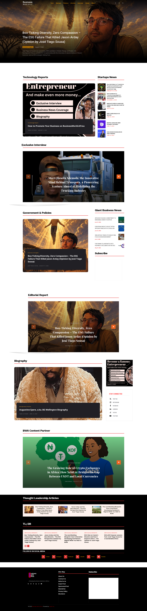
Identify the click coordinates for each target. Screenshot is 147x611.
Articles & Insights (28, 47)
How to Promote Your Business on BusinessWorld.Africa (56, 126)
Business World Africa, (37, 606)
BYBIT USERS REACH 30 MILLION (113, 114)
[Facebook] (115, 3)
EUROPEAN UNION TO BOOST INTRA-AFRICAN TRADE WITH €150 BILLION (105, 227)
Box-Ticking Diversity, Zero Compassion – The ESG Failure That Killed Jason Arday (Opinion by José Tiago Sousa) (51, 37)
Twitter (115, 399)
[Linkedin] (110, 409)
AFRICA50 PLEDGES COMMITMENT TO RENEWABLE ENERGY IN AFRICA (105, 219)
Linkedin (115, 409)
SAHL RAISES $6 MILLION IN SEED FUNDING (114, 132)
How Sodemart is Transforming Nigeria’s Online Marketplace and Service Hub (114, 96)
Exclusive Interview (73, 173)
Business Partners (69, 195)
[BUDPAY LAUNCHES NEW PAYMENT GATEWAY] (102, 124)
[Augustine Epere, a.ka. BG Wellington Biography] (58, 393)
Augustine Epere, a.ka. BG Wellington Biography (43, 409)
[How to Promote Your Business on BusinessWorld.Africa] (59, 109)
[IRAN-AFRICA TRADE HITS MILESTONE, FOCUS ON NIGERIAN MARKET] (121, 237)
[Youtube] (110, 416)
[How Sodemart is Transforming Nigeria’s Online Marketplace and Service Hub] (102, 97)
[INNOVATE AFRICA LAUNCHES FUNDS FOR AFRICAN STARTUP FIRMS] (102, 106)
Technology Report (33, 122)
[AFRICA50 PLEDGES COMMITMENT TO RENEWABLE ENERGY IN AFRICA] (121, 220)
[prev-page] (28, 177)
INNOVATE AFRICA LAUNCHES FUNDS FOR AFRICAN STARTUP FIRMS (115, 105)
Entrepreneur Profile (25, 406)
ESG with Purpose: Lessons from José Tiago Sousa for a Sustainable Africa (113, 537)
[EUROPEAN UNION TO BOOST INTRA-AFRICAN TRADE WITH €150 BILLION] (121, 228)
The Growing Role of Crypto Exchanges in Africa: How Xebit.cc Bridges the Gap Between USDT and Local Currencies (73, 472)
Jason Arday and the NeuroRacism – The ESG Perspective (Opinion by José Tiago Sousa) (78, 509)
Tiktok (115, 412)
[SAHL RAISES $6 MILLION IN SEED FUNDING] (102, 134)
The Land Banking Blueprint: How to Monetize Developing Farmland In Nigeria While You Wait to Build (112, 510)
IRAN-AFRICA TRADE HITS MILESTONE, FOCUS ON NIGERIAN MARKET (105, 236)
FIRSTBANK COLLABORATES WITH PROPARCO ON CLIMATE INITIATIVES (105, 244)
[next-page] (119, 177)
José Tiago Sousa (33, 265)
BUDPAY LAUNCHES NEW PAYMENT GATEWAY (113, 123)
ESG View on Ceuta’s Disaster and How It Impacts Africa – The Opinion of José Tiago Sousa (91, 538)
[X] (122, 3)
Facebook (115, 405)
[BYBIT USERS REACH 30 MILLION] (102, 115)
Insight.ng (51, 606)
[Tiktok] (110, 412)
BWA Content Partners (73, 463)
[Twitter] (110, 399)
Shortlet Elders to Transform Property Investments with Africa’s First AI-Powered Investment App (115, 87)
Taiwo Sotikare (32, 130)
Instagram (116, 402)
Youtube (115, 416)
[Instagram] (119, 3)
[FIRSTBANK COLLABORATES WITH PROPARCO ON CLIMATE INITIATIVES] (121, 245)
